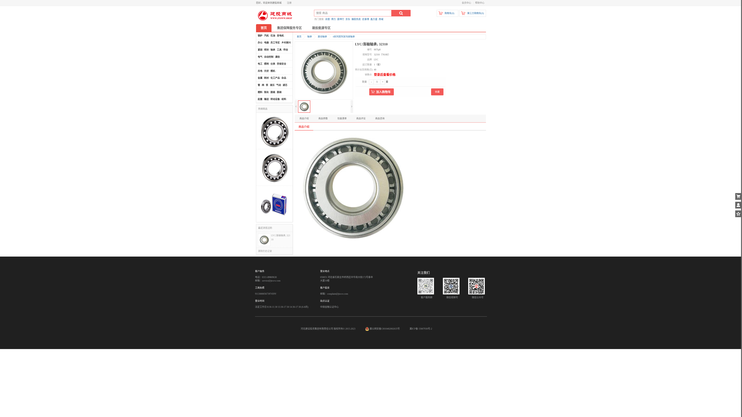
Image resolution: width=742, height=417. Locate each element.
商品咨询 (380, 118)
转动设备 (275, 99)
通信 (277, 57)
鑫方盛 (373, 19)
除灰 (266, 92)
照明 (266, 64)
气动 (278, 85)
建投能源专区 (321, 28)
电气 (260, 57)
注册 (289, 3)
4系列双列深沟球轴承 (344, 36)
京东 (347, 19)
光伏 (266, 71)
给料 (284, 99)
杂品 (284, 78)
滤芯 (285, 85)
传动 (285, 49)
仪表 (273, 64)
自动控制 (268, 57)
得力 (333, 19)
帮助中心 (479, 3)
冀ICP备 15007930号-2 (421, 328)
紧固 (260, 49)
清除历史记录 (265, 251)
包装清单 (342, 118)
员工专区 (275, 42)
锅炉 (260, 35)
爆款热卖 (356, 19)
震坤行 (340, 19)
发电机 (280, 35)
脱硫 (273, 92)
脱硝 (279, 92)
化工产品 (275, 78)
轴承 (273, 49)
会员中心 (466, 3)
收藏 (437, 92)
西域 (381, 19)
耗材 (266, 78)
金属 (260, 78)
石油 (273, 35)
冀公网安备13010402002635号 (384, 328)
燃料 (260, 92)
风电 (260, 71)
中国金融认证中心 (329, 307)
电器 (266, 42)
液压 (272, 85)
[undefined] (324, 70)
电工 (260, 64)
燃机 (273, 71)
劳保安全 (281, 64)
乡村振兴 (286, 42)
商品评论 (361, 118)
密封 (266, 49)
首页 (264, 28)
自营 (327, 19)
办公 (260, 42)
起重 (260, 99)
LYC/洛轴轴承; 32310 (280, 237)
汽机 (266, 35)
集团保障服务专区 (289, 28)
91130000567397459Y (266, 293)
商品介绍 (304, 118)
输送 (266, 99)
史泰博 (365, 19)
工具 (279, 49)
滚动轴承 (322, 36)
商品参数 (323, 118)
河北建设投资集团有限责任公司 (317, 328)
